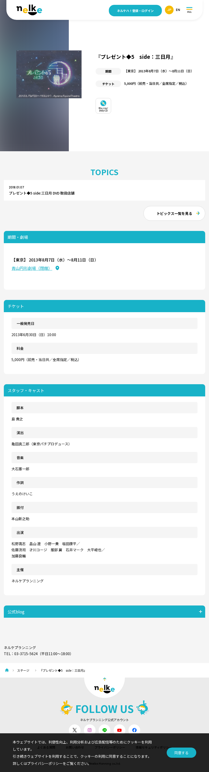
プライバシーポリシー (45, 763)
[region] (150, 104)
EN (178, 9)
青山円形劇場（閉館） (31, 268)
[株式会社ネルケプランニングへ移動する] (8, 670)
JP (169, 9)
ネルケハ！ (135, 10)
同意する (181, 752)
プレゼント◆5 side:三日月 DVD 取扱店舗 (41, 193)
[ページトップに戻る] (104, 688)
